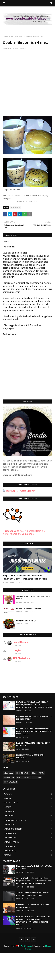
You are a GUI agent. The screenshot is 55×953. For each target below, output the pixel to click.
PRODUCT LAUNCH (28, 803)
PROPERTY (28, 807)
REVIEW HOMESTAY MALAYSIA (28, 820)
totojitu (17, 650)
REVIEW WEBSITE (28, 851)
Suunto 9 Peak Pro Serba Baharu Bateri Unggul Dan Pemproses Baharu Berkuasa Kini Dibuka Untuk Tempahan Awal (33, 881)
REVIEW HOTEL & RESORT (28, 829)
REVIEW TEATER (28, 846)
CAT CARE (37, 777)
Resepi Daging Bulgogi (26, 620)
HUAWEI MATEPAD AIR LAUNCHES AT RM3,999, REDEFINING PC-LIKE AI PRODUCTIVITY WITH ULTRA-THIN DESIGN (34, 704)
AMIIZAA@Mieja (21, 658)
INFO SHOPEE (9, 777)
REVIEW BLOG (28, 811)
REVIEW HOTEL (28, 824)
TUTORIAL (28, 855)
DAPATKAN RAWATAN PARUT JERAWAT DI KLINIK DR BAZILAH (34, 717)
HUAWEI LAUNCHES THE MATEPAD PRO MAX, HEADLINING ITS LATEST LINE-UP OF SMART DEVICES (34, 731)
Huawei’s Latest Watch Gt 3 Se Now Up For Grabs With (34, 867)
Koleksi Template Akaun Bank (28, 608)
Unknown (7, 48)
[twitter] (27, 939)
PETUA (41, 773)
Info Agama (8, 773)
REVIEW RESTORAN (28, 837)
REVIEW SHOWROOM (28, 842)
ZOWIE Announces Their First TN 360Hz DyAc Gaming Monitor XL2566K (32, 893)
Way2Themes (26, 946)
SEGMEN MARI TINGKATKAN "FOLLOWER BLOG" (33, 597)
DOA (34, 773)
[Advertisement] (27, 82)
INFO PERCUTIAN (10, 782)
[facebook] (21, 939)
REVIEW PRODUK (28, 833)
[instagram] (34, 939)
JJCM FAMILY (19, 37)
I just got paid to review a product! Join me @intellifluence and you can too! (24, 532)
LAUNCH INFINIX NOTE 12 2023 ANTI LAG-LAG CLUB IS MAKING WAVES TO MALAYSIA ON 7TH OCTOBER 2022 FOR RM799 (33, 921)
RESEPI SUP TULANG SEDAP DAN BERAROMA (30, 756)
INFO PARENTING (23, 777)
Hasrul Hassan (20, 642)
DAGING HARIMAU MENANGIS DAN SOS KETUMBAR (33, 744)
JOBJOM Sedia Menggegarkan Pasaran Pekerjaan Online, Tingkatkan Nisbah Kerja (25, 577)
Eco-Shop (28, 798)
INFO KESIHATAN (22, 773)
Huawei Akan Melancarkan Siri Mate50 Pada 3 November (32, 906)
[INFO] (27, 560)
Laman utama (8, 37)
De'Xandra (28, 794)
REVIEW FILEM (28, 816)
